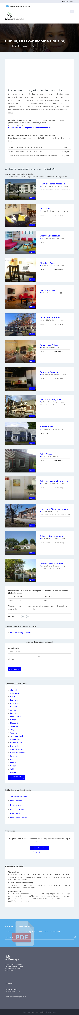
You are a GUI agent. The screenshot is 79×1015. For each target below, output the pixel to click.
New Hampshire (23, 46)
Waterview (45, 208)
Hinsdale (13, 707)
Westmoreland (16, 736)
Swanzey (14, 726)
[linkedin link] (27, 616)
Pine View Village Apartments (53, 184)
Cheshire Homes (47, 290)
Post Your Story (41, 848)
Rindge (13, 720)
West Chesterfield (17, 753)
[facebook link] (17, 616)
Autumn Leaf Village (49, 345)
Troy (12, 730)
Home (14, 46)
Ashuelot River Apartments (52, 536)
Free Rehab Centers (18, 818)
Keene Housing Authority (20, 633)
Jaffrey (13, 710)
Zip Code (12, 659)
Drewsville (14, 746)
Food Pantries (16, 801)
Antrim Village (46, 454)
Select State (13, 648)
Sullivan (13, 769)
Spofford (13, 756)
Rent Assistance (17, 805)
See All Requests (39, 852)
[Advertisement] (39, 75)
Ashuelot (14, 772)
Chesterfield (15, 693)
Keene (13, 713)
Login (64, 1)
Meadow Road (46, 427)
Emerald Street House (50, 236)
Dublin (34, 46)
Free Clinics (15, 813)
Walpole (13, 733)
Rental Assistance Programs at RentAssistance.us (29, 128)
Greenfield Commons (49, 372)
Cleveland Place (47, 263)
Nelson (13, 759)
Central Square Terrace (50, 317)
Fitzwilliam (14, 700)
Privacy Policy (9, 970)
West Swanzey (16, 749)
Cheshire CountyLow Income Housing (18, 777)
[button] (72, 11)
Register (71, 1)
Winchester (15, 739)
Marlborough (15, 716)
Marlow (13, 763)
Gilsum (13, 766)
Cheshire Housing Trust (50, 399)
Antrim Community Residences (54, 481)
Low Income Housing (38, 1012)
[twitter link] (22, 616)
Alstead (13, 690)
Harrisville (14, 703)
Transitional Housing (18, 796)
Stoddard (14, 723)
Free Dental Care (17, 809)
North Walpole (16, 743)
